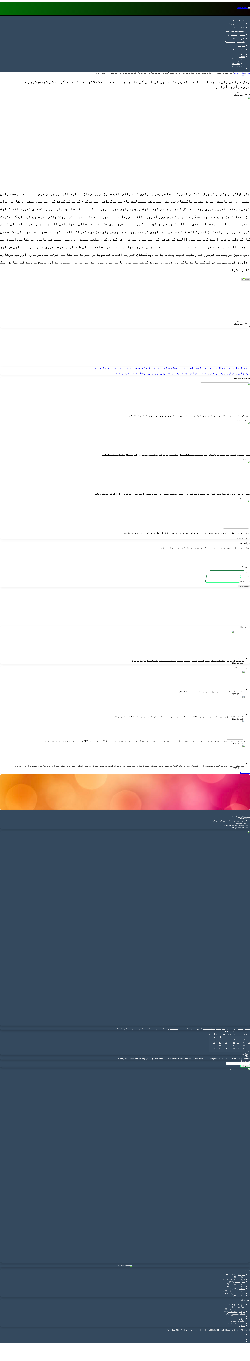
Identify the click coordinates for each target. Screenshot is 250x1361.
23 (214, 1045)
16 (214, 1042)
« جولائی (246, 1054)
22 (220, 1045)
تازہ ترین (236, 23)
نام (247, 571)
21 (226, 1045)
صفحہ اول (237, 19)
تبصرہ (246, 567)
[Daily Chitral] (243, 8)
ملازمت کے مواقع (159, 1028)
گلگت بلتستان (234, 41)
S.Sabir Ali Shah (241, 1330)
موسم (241, 45)
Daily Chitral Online (208, 1330)
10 (249, 1042)
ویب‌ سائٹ (245, 581)
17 (249, 1045)
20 (234, 1045)
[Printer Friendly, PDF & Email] (245, 279)
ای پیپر (238, 48)
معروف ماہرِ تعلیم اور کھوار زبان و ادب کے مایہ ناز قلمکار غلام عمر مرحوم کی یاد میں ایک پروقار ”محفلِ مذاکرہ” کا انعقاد (176, 454)
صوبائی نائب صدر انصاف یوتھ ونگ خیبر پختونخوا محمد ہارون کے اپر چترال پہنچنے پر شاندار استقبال (189, 415)
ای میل (245, 576)
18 (244, 1045)
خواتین (239, 38)
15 (220, 1042)
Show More (245, 773)
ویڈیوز (136, 1028)
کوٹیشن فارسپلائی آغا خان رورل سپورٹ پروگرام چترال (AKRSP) (212, 692)
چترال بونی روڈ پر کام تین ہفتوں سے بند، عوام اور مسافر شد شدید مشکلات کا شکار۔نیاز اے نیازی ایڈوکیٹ (187, 533)
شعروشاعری (236, 34)
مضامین (239, 27)
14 (226, 1042)
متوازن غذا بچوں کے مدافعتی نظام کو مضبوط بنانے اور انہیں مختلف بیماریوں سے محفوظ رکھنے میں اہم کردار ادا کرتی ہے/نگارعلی (172, 493)
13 (234, 1042)
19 (238, 1045)
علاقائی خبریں (184, 1029)
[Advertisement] (172, 168)
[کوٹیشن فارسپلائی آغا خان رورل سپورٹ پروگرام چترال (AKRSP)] (235, 689)
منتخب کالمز (234, 30)
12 (238, 1042)
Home (247, 73)
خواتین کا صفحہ (214, 1028)
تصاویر (228, 1028)
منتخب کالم (147, 1028)
